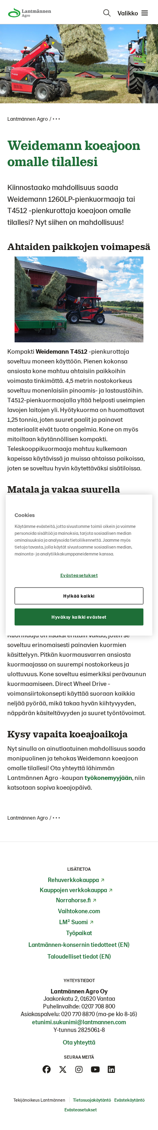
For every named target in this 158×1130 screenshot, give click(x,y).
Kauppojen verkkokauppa (73, 889)
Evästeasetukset (79, 575)
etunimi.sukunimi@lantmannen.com (79, 1021)
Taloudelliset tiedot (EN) (79, 956)
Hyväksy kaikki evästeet (79, 616)
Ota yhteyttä (79, 1042)
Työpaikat (79, 932)
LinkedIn (111, 1070)
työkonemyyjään (108, 777)
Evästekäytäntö (129, 1099)
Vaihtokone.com (79, 910)
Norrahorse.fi (73, 900)
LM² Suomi (73, 921)
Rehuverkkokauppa (73, 879)
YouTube (95, 1070)
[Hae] (107, 13)
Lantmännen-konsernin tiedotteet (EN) (79, 944)
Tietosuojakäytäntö (92, 1099)
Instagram (79, 1070)
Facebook (47, 1070)
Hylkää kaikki (78, 595)
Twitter (63, 1070)
